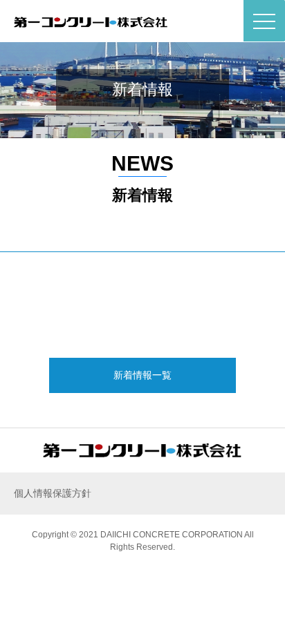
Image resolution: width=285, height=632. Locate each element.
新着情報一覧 (142, 375)
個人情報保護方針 (52, 493)
